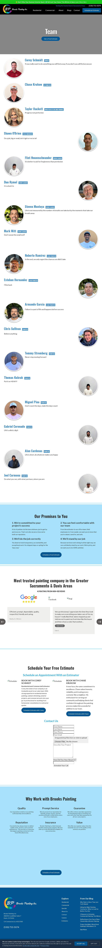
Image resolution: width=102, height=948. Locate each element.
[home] (15, 9)
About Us (65, 911)
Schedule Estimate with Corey (34, 710)
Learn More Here (80, 2)
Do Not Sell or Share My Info (31, 945)
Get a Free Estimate (50, 39)
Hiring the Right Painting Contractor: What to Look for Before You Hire (89, 909)
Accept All (81, 943)
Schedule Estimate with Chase (78, 714)
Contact (77, 10)
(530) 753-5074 (11, 927)
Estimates (65, 921)
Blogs (69, 10)
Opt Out (94, 943)
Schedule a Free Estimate (51, 555)
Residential (65, 902)
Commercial (65, 905)
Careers (64, 918)
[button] (37, 10)
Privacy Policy (45, 945)
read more (59, 626)
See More (83, 929)
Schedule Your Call (61, 765)
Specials (64, 908)
